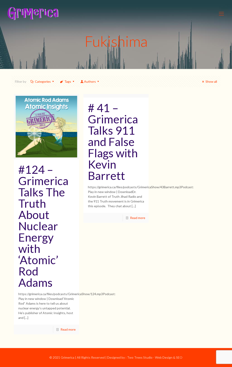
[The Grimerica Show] (32, 13)
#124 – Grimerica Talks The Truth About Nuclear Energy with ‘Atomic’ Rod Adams (43, 226)
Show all (211, 81)
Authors (90, 81)
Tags (67, 81)
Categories (43, 81)
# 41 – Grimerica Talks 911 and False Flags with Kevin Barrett (113, 141)
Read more (68, 329)
